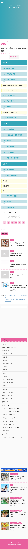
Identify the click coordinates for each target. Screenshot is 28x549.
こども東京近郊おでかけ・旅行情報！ (14, 544)
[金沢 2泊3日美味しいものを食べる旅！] (15, 222)
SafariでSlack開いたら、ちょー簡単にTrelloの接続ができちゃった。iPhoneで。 (18, 288)
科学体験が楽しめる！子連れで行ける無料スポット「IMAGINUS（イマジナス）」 (18, 501)
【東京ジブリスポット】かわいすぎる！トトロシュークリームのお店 (18, 514)
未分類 (4, 229)
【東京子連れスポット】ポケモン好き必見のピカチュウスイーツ (18, 527)
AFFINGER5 (21, 546)
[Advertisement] (14, 25)
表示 (16, 57)
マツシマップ (14, 7)
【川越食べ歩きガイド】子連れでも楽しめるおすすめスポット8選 (18, 489)
